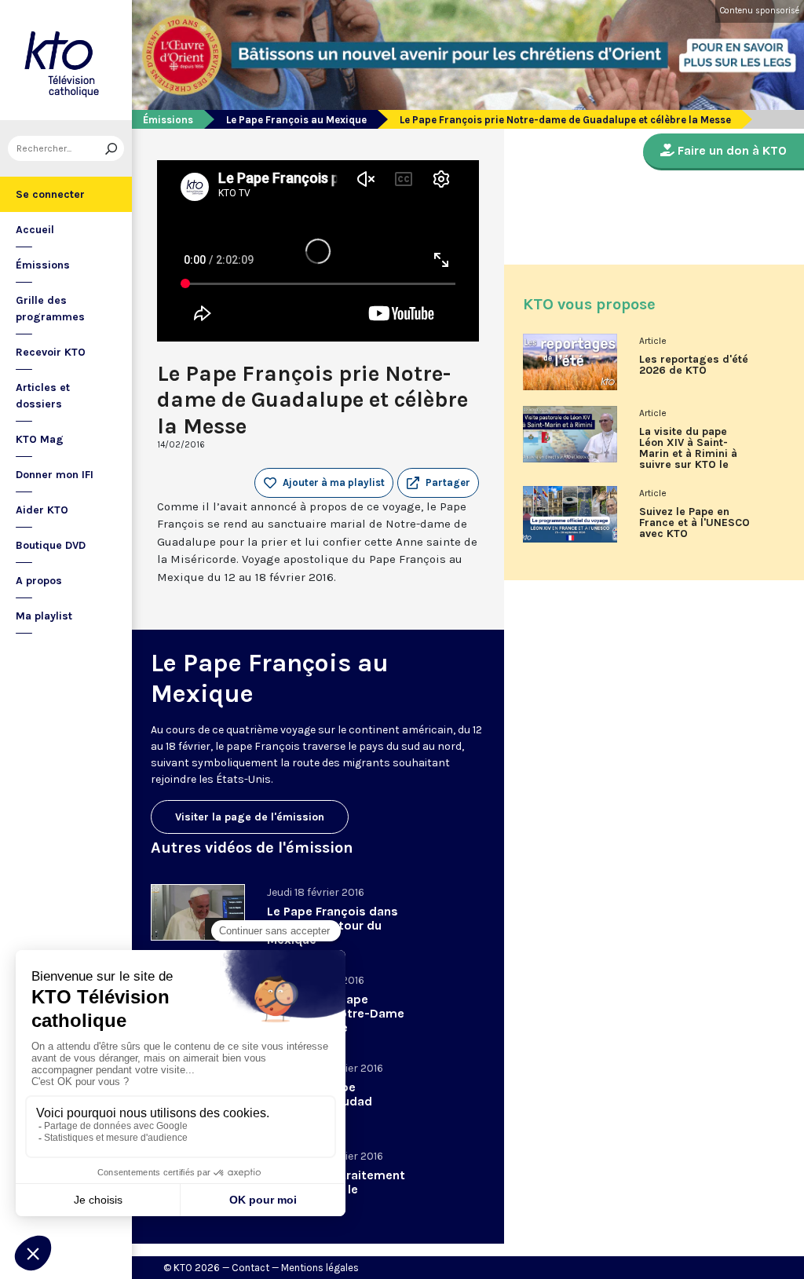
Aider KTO (42, 510)
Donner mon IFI (54, 474)
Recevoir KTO (51, 352)
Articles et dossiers (43, 396)
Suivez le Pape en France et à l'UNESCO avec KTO (694, 522)
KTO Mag (40, 439)
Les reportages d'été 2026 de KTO (693, 365)
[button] (438, 483)
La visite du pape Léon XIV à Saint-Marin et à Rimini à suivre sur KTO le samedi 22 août (688, 453)
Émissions (43, 265)
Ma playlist (44, 616)
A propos (39, 580)
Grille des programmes (50, 308)
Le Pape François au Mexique (296, 120)
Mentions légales (320, 1268)
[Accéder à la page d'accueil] (66, 60)
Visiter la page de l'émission (249, 817)
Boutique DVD (51, 545)
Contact (250, 1268)
